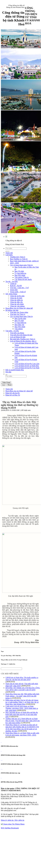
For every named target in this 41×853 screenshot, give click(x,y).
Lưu (3, 385)
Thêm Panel (6, 382)
